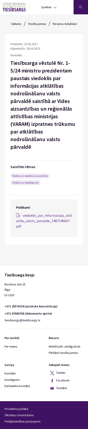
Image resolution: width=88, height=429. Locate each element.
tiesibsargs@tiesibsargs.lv (22, 320)
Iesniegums (12, 380)
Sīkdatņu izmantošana (19, 415)
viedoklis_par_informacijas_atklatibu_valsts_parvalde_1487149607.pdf (44, 220)
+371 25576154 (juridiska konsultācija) (31, 306)
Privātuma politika (16, 409)
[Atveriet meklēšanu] (81, 7)
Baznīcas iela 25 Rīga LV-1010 (15, 289)
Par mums (11, 346)
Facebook (62, 381)
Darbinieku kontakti (17, 386)
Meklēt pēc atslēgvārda (64, 346)
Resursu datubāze (65, 24)
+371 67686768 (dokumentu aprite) (28, 313)
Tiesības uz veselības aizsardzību (30, 175)
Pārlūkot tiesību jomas (63, 353)
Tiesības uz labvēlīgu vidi (25, 182)
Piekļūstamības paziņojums (23, 421)
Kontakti (10, 373)
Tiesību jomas (37, 24)
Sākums (16, 24)
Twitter (61, 373)
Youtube (61, 388)
